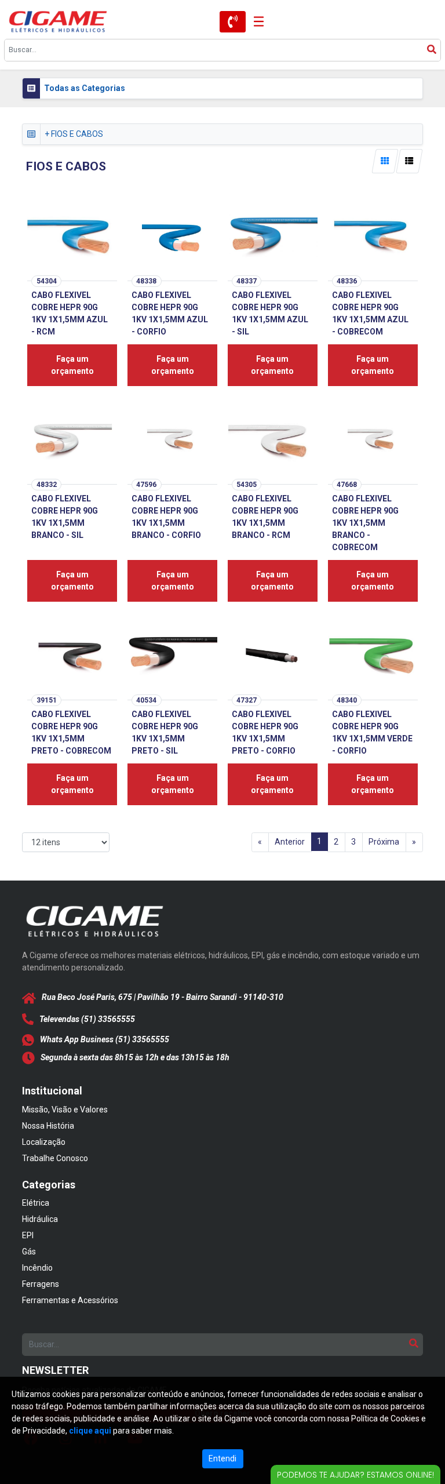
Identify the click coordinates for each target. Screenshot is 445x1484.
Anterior (290, 841)
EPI (28, 1235)
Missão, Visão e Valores (65, 1109)
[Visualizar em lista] (409, 161)
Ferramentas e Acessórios (70, 1300)
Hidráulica (40, 1219)
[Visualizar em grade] (384, 161)
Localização (43, 1142)
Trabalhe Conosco (55, 1158)
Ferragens (40, 1284)
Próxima (384, 841)
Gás (29, 1251)
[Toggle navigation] (255, 21)
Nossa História (48, 1125)
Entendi (222, 1458)
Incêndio (37, 1267)
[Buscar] (431, 50)
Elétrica (35, 1202)
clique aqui (90, 1430)
